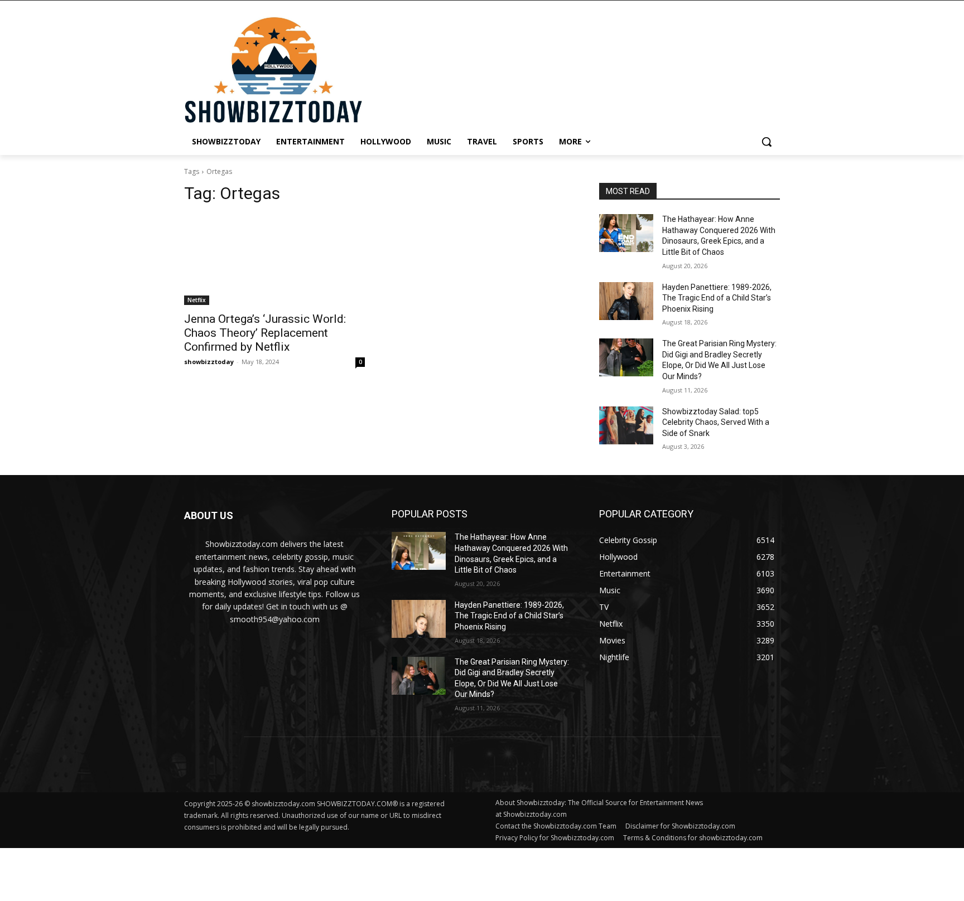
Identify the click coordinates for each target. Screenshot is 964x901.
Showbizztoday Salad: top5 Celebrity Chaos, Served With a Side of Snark (715, 422)
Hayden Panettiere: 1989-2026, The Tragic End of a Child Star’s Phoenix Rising (717, 298)
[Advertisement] (270, 873)
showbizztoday (209, 361)
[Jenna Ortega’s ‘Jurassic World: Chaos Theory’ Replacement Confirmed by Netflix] (274, 260)
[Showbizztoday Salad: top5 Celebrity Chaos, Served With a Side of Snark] (626, 425)
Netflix (196, 300)
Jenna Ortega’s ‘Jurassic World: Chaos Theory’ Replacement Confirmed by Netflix (265, 332)
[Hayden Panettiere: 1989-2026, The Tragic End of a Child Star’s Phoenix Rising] (626, 301)
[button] (766, 141)
